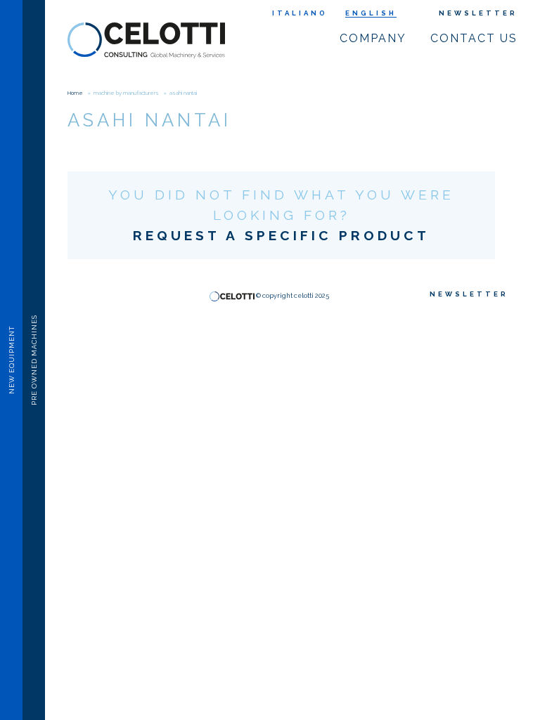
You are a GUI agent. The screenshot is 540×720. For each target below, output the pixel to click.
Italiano (300, 13)
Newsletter (478, 13)
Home (75, 93)
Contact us (474, 38)
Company (373, 38)
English (371, 13)
